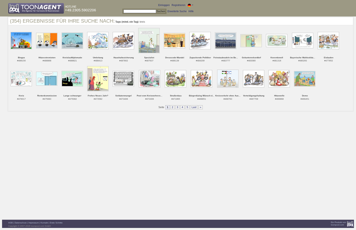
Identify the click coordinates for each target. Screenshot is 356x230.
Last (194, 107)
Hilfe (191, 11)
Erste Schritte (56, 223)
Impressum (33, 223)
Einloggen (164, 5)
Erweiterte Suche (177, 11)
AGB (10, 223)
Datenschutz (21, 223)
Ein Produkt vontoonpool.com (338, 223)
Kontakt (44, 223)
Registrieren (178, 5)
